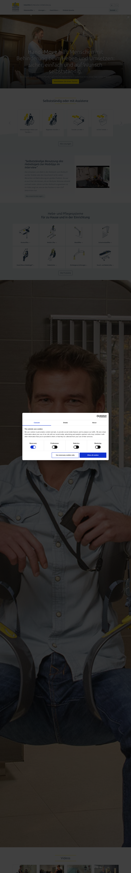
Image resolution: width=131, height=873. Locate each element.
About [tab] (94, 422)
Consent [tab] (37, 422)
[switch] (54, 447)
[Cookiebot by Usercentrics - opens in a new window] (98, 416)
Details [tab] (65, 422)
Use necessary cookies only (65, 455)
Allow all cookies (93, 455)
